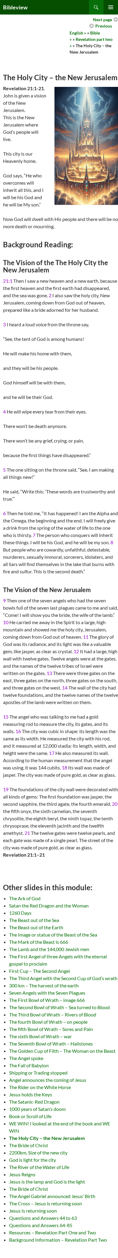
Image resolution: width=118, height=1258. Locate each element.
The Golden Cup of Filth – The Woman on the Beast (62, 1051)
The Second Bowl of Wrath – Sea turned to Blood (59, 1007)
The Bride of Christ (28, 1145)
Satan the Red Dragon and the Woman (49, 905)
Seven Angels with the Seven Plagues (47, 993)
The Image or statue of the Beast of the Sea (53, 934)
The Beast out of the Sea (34, 920)
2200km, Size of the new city (38, 1152)
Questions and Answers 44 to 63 (43, 1218)
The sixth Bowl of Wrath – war (40, 1036)
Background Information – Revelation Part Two (58, 1240)
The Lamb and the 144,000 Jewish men (49, 949)
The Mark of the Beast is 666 (38, 942)
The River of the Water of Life (39, 1167)
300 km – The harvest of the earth (44, 985)
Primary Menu (110, 7)
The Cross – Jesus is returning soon (45, 1203)
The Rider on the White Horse (40, 1087)
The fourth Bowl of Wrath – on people (48, 1022)
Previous (103, 25)
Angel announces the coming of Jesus (47, 1080)
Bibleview (15, 7)
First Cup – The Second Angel (39, 971)
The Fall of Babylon (29, 1065)
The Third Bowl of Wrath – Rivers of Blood (52, 1014)
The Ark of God (25, 898)
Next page (102, 19)
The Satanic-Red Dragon (34, 1102)
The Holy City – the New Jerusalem (47, 1138)
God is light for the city (32, 1160)
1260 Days (20, 913)
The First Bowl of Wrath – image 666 (47, 1000)
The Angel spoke (26, 1058)
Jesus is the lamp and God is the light (47, 1181)
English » (78, 32)
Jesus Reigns (22, 1174)
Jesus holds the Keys (30, 1094)
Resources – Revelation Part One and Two (52, 1232)
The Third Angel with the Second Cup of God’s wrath (63, 978)
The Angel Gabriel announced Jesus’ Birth (52, 1196)
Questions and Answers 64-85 (40, 1225)
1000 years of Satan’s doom (37, 1109)
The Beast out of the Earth (36, 927)
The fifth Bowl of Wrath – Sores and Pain (51, 1029)
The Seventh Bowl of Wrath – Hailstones (51, 1043)
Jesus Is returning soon (33, 1211)
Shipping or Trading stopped (38, 1072)
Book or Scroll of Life (30, 1116)
